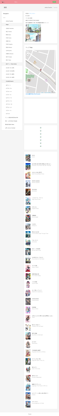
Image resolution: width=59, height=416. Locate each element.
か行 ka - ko (9, 88)
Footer (30, 414)
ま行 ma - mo (9, 104)
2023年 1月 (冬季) (10, 67)
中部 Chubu (8, 37)
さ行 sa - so (9, 91)
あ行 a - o (8, 85)
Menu (16, 2)
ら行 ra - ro (8, 110)
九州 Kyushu (9, 50)
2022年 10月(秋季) (10, 71)
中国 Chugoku (9, 44)
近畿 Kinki (8, 41)
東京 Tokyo (8, 60)
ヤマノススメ (32, 13)
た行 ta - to (8, 94)
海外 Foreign (9, 56)
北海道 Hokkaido (10, 28)
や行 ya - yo (9, 107)
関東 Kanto (8, 34)
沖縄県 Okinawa (9, 53)
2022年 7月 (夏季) (10, 74)
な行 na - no (9, 97)
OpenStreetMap (48, 92)
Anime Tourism (48, 7)
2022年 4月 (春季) (10, 77)
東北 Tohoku (9, 31)
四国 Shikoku (9, 47)
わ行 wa (8, 113)
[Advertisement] (41, 111)
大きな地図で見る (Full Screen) (33, 94)
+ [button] (27, 52)
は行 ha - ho (9, 101)
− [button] (27, 54)
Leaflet (42, 92)
